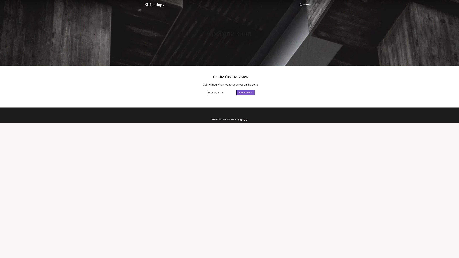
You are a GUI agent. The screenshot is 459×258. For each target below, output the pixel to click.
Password (308, 4)
